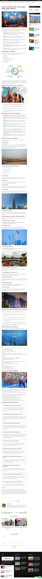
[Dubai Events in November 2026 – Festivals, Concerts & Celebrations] (30, 570)
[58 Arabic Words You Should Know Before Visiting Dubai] (31, 35)
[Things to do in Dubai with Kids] (31, 48)
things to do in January (5, 494)
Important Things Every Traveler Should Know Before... (9, 576)
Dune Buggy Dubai (5, 171)
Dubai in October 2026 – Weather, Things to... (21, 527)
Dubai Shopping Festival (21, 44)
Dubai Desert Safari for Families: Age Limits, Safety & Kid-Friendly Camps (37, 41)
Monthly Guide (4, 497)
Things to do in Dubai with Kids (37, 47)
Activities (11, 2)
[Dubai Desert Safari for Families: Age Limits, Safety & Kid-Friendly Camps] (31, 41)
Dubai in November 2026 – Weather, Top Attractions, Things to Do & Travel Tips (37, 558)
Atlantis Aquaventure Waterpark (11, 357)
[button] (3, 524)
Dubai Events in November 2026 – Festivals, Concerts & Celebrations (37, 570)
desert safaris (6, 49)
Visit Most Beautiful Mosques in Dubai (24, 557)
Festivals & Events (28, 2)
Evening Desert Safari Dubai (7, 167)
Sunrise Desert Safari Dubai (6, 172)
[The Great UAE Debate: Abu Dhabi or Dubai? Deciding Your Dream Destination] (3, 571)
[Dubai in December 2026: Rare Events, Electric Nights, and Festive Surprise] (30, 564)
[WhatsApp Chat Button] (40, 577)
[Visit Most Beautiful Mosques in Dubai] (34, 19)
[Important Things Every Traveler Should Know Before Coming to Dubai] (3, 576)
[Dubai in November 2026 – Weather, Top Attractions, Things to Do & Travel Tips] (8, 522)
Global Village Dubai (9, 111)
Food (18, 2)
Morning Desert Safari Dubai (7, 170)
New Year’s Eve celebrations (19, 108)
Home (7, 2)
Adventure (15, 2)
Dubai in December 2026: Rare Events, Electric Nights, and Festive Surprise (37, 564)
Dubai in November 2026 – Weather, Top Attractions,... (8, 527)
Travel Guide (22, 2)
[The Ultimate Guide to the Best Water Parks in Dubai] (31, 29)
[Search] (39, 2)
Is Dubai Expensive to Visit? (8, 567)
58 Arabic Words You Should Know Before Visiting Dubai (37, 35)
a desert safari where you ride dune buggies (13, 144)
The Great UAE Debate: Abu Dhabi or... (8, 571)
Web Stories (33, 2)
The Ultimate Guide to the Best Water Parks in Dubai (37, 29)
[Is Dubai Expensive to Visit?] (3, 567)
